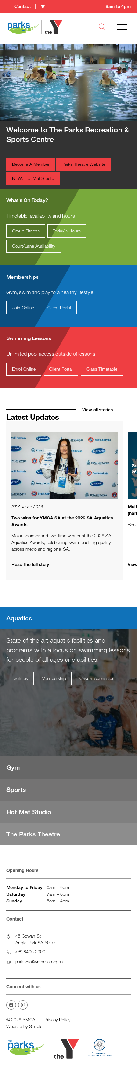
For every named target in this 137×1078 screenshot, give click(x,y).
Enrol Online (24, 369)
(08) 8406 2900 (30, 951)
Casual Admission (97, 678)
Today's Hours (67, 230)
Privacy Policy (57, 1019)
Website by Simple (24, 1026)
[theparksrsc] (23, 1005)
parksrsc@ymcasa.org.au (39, 961)
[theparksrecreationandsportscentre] (11, 1005)
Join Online (23, 307)
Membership (54, 678)
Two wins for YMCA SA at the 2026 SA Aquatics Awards (62, 521)
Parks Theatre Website (83, 164)
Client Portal (59, 307)
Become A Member (30, 164)
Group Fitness (26, 230)
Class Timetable (101, 369)
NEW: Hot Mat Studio (33, 178)
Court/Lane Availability (33, 246)
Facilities (19, 678)
